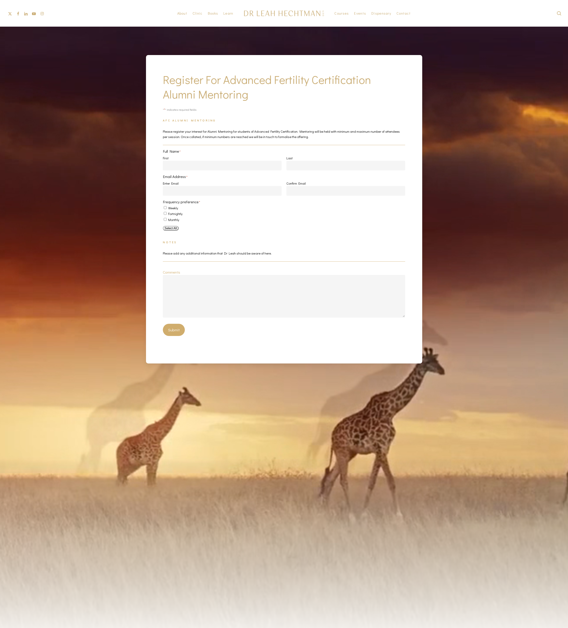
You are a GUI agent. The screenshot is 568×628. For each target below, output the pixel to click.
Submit (174, 329)
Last (289, 158)
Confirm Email (296, 183)
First (166, 158)
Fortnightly (175, 213)
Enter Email (171, 183)
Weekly (173, 208)
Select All (171, 228)
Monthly (173, 219)
